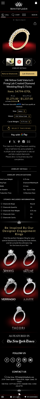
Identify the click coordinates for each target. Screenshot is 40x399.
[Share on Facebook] (10, 141)
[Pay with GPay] (19, 134)
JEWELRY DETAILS (19, 68)
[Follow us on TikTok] (18, 366)
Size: (15, 111)
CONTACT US (19, 371)
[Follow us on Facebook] (7, 362)
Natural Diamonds (10, 74)
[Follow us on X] (13, 362)
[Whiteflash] (18, 6)
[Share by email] (28, 141)
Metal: (10, 116)
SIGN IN (34, 15)
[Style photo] (10, 62)
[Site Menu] (3, 2)
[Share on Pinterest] (19, 143)
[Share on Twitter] (14, 141)
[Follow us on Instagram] (24, 362)
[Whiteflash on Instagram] (23, 141)
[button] (15, 16)
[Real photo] (28, 62)
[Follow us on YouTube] (30, 362)
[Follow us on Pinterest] (18, 362)
